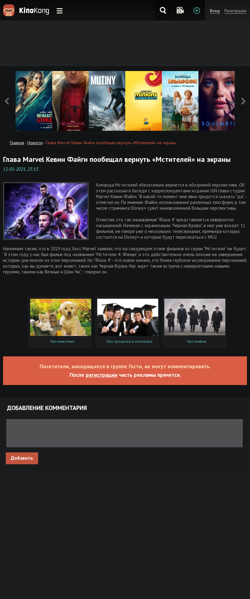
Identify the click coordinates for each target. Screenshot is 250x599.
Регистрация (235, 10)
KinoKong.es (27, 10)
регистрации (101, 374)
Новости (35, 142)
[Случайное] (179, 10)
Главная (17, 142)
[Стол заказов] (196, 10)
